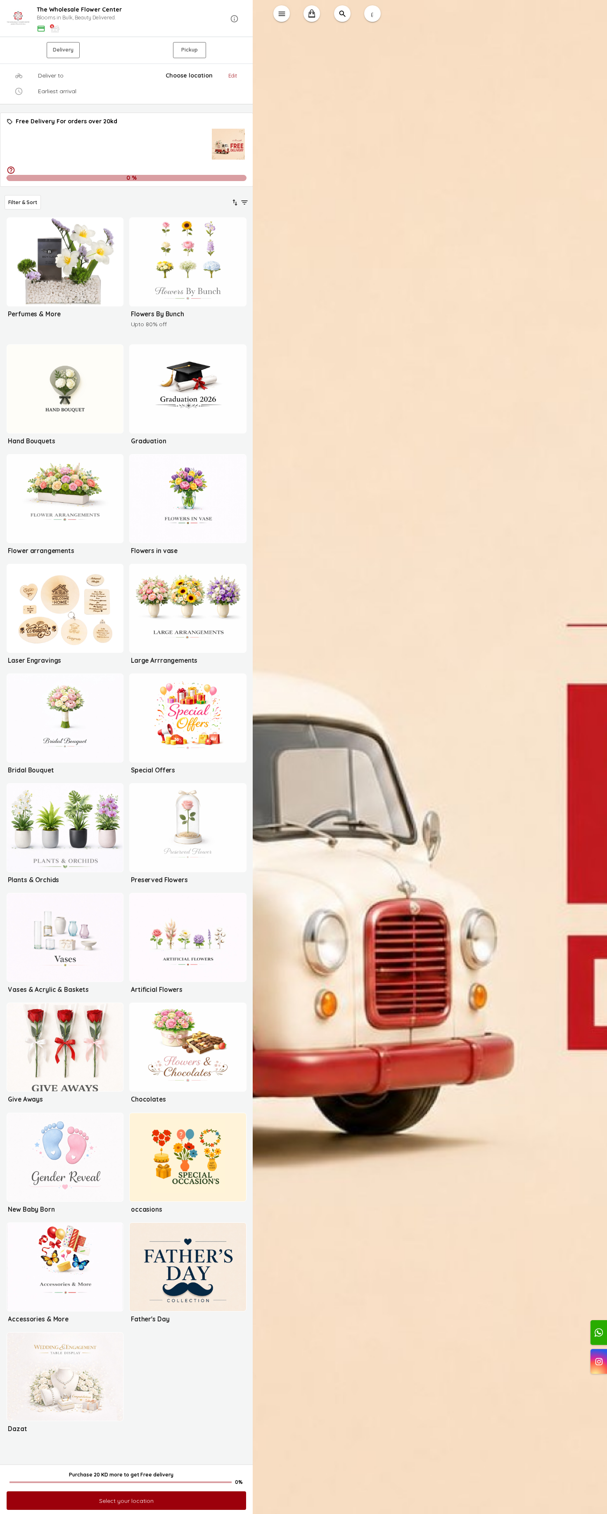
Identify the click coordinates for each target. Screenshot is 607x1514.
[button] (126, 18)
